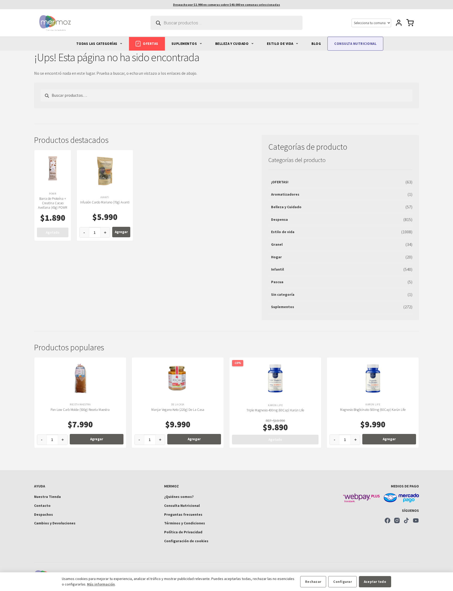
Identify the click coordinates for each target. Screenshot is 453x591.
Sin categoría (282, 294)
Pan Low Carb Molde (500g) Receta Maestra (80, 409)
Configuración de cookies (186, 541)
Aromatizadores (285, 194)
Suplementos (282, 306)
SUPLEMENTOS (184, 43)
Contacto (42, 505)
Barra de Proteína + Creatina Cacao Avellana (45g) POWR (52, 203)
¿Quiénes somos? (179, 496)
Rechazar (313, 581)
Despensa (279, 219)
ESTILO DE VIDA (280, 43)
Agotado (53, 232)
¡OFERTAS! (279, 182)
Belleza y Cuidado (286, 207)
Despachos (43, 514)
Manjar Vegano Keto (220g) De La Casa (177, 409)
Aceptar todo (375, 581)
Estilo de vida (282, 231)
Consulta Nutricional (182, 505)
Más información (101, 584)
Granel (277, 244)
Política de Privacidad (183, 532)
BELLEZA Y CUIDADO (232, 43)
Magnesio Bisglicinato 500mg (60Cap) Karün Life (373, 409)
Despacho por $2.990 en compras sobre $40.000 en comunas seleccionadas (226, 5)
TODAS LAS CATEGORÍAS (97, 43)
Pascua (277, 282)
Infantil (277, 269)
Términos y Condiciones (184, 523)
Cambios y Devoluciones (55, 523)
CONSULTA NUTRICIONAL (355, 43)
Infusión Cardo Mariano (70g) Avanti (105, 202)
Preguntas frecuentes (183, 514)
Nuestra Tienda (47, 496)
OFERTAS (150, 43)
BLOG (316, 43)
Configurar (342, 581)
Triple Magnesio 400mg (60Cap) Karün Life (275, 410)
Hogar (276, 257)
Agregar (121, 232)
